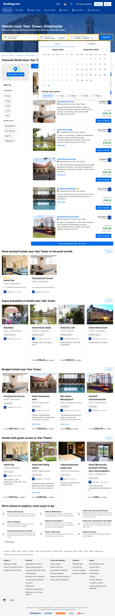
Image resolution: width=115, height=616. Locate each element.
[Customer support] (71, 4)
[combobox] (20, 38)
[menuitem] (7, 10)
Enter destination (13, 36)
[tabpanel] (74, 73)
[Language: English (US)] (65, 4)
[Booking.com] (12, 4)
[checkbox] (71, 58)
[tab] (57, 44)
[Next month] (106, 49)
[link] (15, 96)
